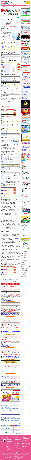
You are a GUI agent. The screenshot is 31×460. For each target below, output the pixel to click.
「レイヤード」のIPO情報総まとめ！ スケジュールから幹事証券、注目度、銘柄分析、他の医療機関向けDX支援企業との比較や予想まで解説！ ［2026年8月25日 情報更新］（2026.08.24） (10, 415)
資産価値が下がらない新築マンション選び (26, 443)
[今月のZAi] (23, 5)
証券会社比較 (7, 437)
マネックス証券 (15, 430)
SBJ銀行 (26, 98)
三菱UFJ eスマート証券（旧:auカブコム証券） (25, 244)
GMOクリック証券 (10, 428)
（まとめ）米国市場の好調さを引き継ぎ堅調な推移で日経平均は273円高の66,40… (26, 70)
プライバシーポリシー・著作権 (19, 456)
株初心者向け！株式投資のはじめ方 (25, 228)
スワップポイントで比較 (24, 263)
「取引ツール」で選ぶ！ (8, 443)
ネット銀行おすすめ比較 (24, 441)
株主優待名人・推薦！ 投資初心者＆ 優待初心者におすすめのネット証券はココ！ (26, 34)
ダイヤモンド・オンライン (12, 457)
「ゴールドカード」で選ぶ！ (17, 441)
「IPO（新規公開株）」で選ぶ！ (9, 441)
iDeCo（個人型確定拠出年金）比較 (25, 438)
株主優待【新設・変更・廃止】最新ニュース (10, 449)
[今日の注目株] (25, 5)
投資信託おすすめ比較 (24, 226)
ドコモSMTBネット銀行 (26, 96)
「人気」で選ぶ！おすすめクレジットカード (18, 439)
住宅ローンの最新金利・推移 (24, 251)
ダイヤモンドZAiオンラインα (7, 457)
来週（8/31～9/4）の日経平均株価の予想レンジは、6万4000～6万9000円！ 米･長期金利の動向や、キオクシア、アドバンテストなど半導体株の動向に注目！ (26, 55)
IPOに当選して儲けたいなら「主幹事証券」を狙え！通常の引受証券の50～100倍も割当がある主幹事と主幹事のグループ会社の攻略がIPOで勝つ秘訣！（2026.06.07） (10, 407)
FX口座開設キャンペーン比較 (24, 262)
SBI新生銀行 (26, 89)
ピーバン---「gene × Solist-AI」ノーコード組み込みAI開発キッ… (25, 68)
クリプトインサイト (24, 457)
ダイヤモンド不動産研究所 (20, 457)
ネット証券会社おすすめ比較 (24, 224)
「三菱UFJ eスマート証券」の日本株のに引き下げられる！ (26, 23)
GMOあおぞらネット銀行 (26, 94)
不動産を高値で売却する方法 (24, 253)
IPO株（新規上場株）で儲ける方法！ (25, 225)
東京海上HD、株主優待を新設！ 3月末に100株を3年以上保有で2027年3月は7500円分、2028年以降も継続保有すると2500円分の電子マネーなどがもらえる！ (26, 61)
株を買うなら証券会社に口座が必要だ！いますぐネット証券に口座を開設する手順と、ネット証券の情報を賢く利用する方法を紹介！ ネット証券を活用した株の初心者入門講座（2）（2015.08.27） (10, 405)
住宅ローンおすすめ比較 (24, 233)
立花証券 (15, 428)
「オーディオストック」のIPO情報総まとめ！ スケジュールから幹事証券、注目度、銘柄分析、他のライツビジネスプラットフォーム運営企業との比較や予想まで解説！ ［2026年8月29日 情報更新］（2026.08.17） (10, 419)
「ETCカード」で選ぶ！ (16, 444)
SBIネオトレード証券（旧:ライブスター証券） (26, 81)
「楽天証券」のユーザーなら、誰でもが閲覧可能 (26, 30)
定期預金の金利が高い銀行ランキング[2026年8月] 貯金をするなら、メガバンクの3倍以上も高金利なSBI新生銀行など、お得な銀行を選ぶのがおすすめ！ (26, 52)
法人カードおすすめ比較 (24, 231)
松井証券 (9, 430)
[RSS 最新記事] (19, 17)
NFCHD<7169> (2, 85)
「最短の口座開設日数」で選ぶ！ (9, 439)
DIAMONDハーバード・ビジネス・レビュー (14, 458)
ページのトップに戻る (18, 402)
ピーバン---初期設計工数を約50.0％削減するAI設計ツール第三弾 (26, 67)
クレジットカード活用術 (16, 445)
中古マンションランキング (24, 255)
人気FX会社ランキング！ (24, 261)
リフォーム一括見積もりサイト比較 (24, 257)
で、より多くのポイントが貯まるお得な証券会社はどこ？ (26, 26)
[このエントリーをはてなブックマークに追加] (18, 17)
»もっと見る (19, 423)
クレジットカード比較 (16, 437)
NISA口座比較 (23, 437)
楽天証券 (26, 74)
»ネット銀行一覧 (28, 99)
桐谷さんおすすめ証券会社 (24, 229)
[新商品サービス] (27, 5)
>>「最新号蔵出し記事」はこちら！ (24, 208)
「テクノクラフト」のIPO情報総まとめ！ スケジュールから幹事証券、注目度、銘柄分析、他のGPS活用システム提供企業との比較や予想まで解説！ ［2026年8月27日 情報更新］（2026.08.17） (10, 420)
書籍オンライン (19, 458)
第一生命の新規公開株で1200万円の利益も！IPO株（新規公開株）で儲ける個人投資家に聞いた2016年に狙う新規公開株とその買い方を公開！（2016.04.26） (10, 410)
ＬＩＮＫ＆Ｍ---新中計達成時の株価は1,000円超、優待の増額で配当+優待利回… (26, 66)
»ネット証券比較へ (18, 433)
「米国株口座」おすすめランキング (25, 268)
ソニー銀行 (26, 91)
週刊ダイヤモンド (16, 457)
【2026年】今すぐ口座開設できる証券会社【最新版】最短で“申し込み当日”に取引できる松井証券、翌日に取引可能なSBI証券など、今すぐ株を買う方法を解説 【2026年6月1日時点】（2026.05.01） (10, 412)
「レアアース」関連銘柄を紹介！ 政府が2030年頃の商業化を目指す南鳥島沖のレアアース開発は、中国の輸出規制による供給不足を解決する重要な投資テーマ (26, 57)
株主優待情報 (8, 447)
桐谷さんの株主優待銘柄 (8, 448)
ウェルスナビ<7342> (9, 234)
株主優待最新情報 (7, 446)
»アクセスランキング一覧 (28, 63)
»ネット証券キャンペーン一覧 (27, 86)
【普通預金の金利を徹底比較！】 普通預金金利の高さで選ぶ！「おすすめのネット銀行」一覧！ (26, 59)
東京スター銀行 (26, 92)
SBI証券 (26, 83)
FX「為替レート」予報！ (23, 276)
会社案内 (15, 456)
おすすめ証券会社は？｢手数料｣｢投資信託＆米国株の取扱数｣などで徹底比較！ (26, 27)
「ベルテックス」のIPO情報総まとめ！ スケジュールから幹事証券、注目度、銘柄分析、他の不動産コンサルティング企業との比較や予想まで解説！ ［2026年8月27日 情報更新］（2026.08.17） (10, 422)
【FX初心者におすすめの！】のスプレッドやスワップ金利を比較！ (26, 32)
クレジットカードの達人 (16, 446)
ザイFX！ (23, 450)
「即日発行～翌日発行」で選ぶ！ (17, 443)
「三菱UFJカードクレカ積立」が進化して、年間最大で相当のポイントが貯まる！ (26, 22)
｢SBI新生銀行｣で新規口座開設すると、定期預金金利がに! (26, 28)
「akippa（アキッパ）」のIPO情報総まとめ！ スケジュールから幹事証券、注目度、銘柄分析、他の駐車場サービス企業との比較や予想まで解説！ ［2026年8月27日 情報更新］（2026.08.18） (10, 417)
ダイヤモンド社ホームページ (12, 456)
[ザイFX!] (29, 5)
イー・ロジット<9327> (16, 262)
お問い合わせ (8, 456)
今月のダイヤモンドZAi (24, 446)
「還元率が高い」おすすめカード (25, 270)
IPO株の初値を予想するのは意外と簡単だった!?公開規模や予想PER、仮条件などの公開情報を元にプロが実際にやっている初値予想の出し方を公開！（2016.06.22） (10, 408)
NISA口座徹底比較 (23, 227)
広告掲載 (23, 456)
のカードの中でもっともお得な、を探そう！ (26, 25)
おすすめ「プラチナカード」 (24, 272)
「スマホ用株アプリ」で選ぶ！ (9, 444)
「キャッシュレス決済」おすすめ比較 (17, 448)
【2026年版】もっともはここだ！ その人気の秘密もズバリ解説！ (26, 31)
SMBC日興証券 (26, 79)
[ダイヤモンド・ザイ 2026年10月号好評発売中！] (6, 3)
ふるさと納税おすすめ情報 (24, 235)
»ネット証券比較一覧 (23, 86)
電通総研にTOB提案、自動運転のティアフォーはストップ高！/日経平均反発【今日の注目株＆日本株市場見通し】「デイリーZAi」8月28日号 (26, 19)
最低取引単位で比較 (24, 264)
